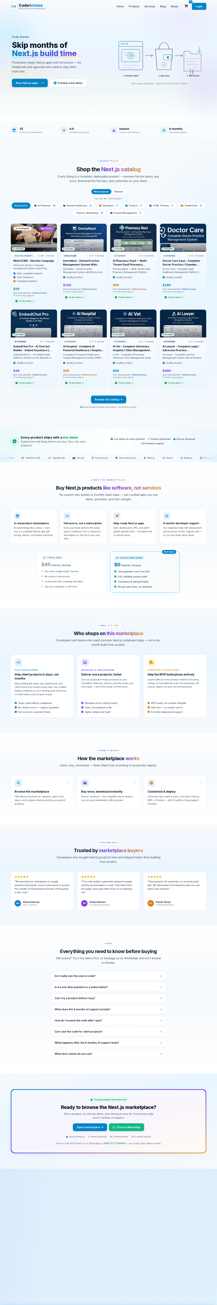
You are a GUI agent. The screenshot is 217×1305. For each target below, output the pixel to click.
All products (21, 205)
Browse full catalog (107, 399)
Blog (163, 6)
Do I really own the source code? (75, 976)
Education (110, 205)
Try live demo (25, 301)
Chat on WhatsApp (128, 1127)
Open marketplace (88, 1127)
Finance (135, 205)
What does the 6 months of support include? (82, 1009)
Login (199, 6)
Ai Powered (46, 205)
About (174, 6)
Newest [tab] (119, 191)
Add (52, 249)
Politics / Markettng (89, 212)
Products (134, 6)
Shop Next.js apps (27, 83)
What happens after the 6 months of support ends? (87, 1042)
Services (150, 6)
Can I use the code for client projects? (79, 1031)
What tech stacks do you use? (73, 1053)
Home (120, 6)
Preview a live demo (70, 83)
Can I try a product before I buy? (75, 998)
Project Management (127, 212)
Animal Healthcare (79, 205)
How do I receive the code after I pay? (78, 1020)
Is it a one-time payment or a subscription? (81, 987)
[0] (186, 6)
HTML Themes (163, 205)
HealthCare (193, 205)
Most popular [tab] (101, 191)
